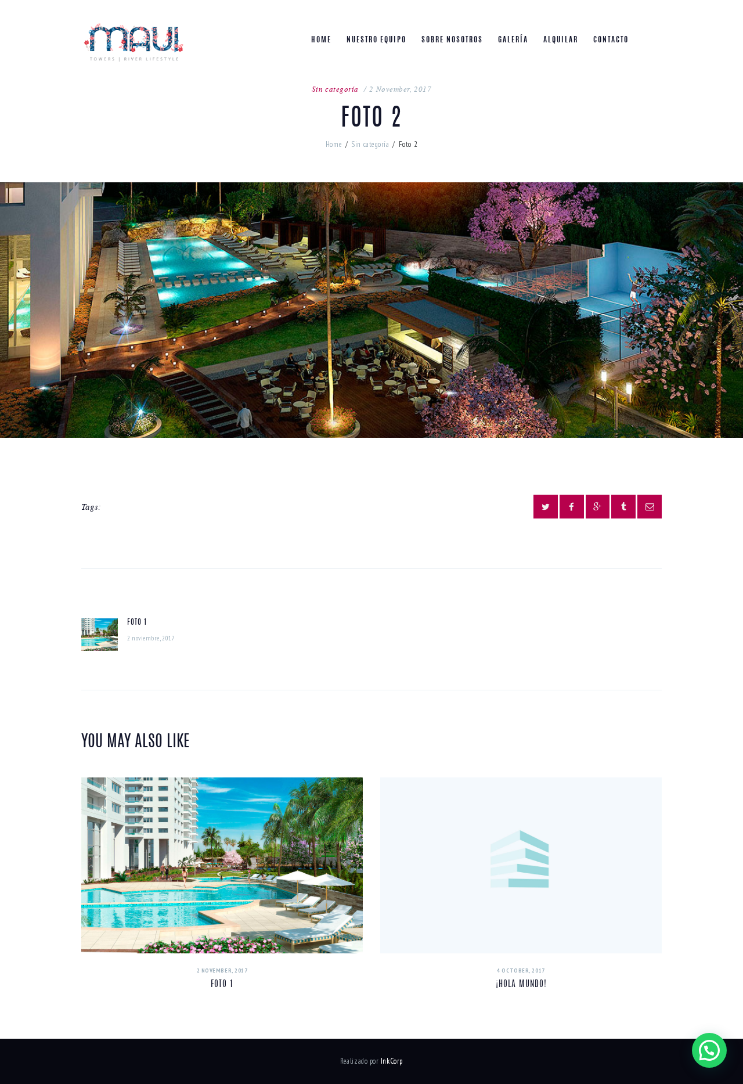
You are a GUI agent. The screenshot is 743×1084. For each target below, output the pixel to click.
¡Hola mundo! (521, 984)
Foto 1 (222, 984)
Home (334, 144)
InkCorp (392, 1061)
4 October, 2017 (520, 970)
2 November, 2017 (400, 89)
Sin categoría (335, 89)
